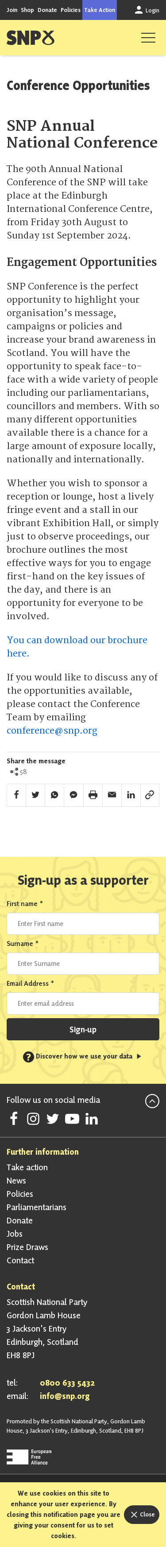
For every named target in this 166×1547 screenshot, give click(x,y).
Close (147, 1514)
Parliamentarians (36, 1207)
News (16, 1180)
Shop (27, 10)
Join (12, 10)
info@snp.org (65, 1396)
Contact (20, 1260)
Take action (27, 1167)
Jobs (15, 1233)
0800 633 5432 (67, 1382)
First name (25, 903)
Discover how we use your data (80, 1056)
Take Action (99, 10)
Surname (23, 943)
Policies (71, 10)
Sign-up (83, 1029)
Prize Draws (27, 1247)
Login (151, 10)
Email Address (30, 983)
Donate (47, 10)
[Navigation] (148, 38)
